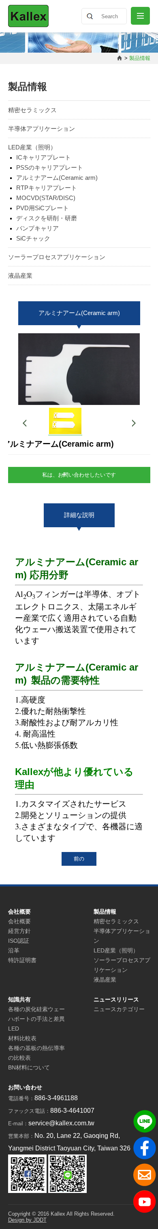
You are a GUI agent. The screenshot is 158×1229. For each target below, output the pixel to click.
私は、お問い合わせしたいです (79, 475)
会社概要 (19, 921)
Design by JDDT (27, 1220)
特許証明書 (22, 960)
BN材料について (29, 1067)
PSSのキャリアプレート (49, 167)
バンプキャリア (37, 228)
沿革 (13, 950)
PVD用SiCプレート (42, 207)
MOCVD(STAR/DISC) (45, 197)
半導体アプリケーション (41, 128)
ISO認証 (18, 940)
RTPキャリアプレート (46, 187)
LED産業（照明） (32, 147)
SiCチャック (33, 238)
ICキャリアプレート (43, 157)
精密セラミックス (32, 109)
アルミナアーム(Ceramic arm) (57, 177)
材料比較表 (22, 1038)
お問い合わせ (25, 1087)
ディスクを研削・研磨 (46, 218)
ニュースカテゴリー (119, 1009)
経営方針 (19, 931)
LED (13, 1028)
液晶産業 (20, 275)
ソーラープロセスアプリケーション (56, 256)
